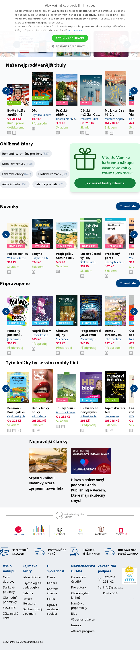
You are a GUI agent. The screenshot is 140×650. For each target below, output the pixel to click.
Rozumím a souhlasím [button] (70, 38)
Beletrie (28, 593)
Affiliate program (83, 631)
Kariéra (52, 583)
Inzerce (76, 625)
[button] (70, 46)
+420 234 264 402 (109, 579)
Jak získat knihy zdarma (105, 183)
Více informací (75, 30)
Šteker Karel (87, 262)
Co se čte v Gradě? (78, 579)
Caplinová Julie (16, 416)
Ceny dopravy (8, 579)
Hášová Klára (64, 118)
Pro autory (78, 587)
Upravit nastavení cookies (53, 609)
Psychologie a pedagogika (32, 585)
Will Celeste (39, 416)
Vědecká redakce (83, 619)
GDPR (51, 599)
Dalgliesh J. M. (40, 258)
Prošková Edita (89, 118)
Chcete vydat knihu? (80, 595)
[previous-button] (6, 91)
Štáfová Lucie (88, 416)
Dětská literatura (29, 601)
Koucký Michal (113, 262)
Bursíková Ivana (65, 412)
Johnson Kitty (113, 339)
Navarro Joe (112, 416)
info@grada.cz (111, 587)
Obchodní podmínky (10, 600)
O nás (51, 577)
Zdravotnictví (32, 577)
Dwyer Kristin (40, 335)
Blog (74, 614)
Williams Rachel (17, 258)
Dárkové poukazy (9, 589)
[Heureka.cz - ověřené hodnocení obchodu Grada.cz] (129, 575)
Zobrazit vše (128, 206)
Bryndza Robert (41, 114)
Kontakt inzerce (52, 591)
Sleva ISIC (9, 608)
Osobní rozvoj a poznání (32, 611)
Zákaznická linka (10, 616)
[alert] (70, 26)
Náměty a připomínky (79, 605)
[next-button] (134, 91)
